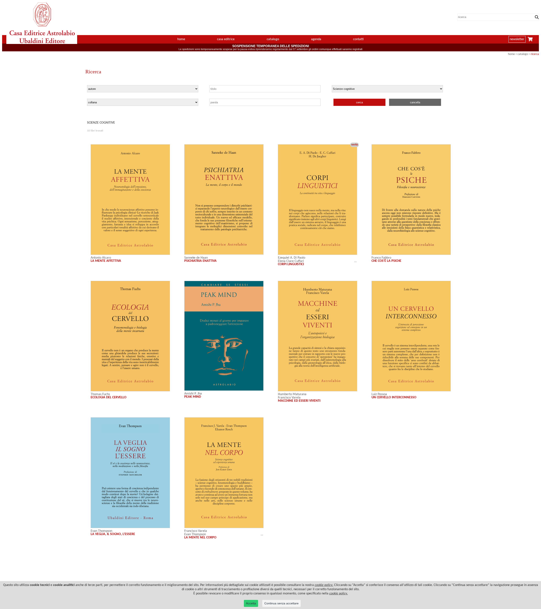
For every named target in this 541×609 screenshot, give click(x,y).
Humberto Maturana (292, 394)
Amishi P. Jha (193, 393)
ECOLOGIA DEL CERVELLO (108, 397)
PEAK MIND (192, 397)
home (181, 39)
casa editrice (226, 39)
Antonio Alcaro (101, 257)
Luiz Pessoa (379, 394)
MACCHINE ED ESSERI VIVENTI (299, 401)
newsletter (517, 39)
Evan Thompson (101, 531)
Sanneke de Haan (196, 257)
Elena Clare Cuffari (291, 261)
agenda (316, 39)
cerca (359, 102)
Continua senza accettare (281, 603)
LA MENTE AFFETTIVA (106, 261)
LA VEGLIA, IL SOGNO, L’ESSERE (113, 534)
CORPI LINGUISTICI (291, 264)
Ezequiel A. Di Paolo (291, 257)
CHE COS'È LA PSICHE (386, 261)
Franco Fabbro (381, 257)
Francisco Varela (289, 397)
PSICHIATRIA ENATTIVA (200, 261)
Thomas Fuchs (100, 394)
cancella (415, 102)
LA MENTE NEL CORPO (200, 537)
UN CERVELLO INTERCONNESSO (394, 397)
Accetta (251, 603)
